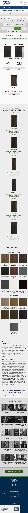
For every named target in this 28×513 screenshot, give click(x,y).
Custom (8, 31)
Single (23, 24)
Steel (13, 13)
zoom (8, 69)
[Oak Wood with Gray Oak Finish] (14, 327)
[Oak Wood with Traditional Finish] (14, 302)
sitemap (14, 503)
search (21, 2)
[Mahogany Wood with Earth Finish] (5, 258)
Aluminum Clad (7, 13)
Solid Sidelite (24, 28)
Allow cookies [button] (16, 509)
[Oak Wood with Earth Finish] (23, 302)
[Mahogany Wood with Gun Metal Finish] (23, 271)
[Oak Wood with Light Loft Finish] (5, 302)
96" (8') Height (10, 24)
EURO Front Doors (7, 10)
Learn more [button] (3, 511)
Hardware (21, 13)
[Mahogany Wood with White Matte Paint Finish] (14, 284)
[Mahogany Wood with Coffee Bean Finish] (23, 258)
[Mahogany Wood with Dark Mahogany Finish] (14, 271)
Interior (17, 13)
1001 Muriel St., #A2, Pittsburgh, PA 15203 (15, 494)
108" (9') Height (17, 24)
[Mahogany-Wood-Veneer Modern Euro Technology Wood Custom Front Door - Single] (8, 52)
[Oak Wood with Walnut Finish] (5, 314)
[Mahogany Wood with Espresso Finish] (5, 271)
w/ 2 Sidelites (10, 28)
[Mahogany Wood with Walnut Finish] (14, 258)
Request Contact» (14, 471)
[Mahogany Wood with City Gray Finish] (5, 284)
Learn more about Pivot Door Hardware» (14, 395)
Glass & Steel (18, 31)
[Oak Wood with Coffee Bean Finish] (14, 314)
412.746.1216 (15, 496)
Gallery (12, 31)
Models (4, 24)
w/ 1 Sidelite (4, 28)
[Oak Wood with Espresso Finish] (23, 314)
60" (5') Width (17, 28)
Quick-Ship (15, 10)
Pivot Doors (21, 10)
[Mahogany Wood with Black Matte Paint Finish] (23, 284)
